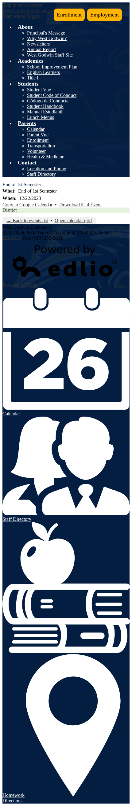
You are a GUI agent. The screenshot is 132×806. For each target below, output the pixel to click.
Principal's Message (46, 32)
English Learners (43, 72)
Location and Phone (46, 168)
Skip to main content (22, 5)
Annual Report (41, 49)
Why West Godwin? (47, 38)
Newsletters (38, 43)
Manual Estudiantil (45, 111)
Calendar (36, 129)
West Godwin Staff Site (50, 54)
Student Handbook (45, 106)
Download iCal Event (80, 204)
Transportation (41, 145)
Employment (104, 15)
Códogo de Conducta (47, 100)
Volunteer (36, 151)
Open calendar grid (73, 220)
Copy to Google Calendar (27, 204)
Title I (32, 77)
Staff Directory (41, 174)
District (9, 210)
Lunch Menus (40, 117)
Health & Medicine (45, 156)
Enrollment (69, 15)
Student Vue (39, 89)
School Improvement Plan (52, 66)
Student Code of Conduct (51, 95)
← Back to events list (27, 220)
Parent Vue (38, 134)
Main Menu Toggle (21, 16)
